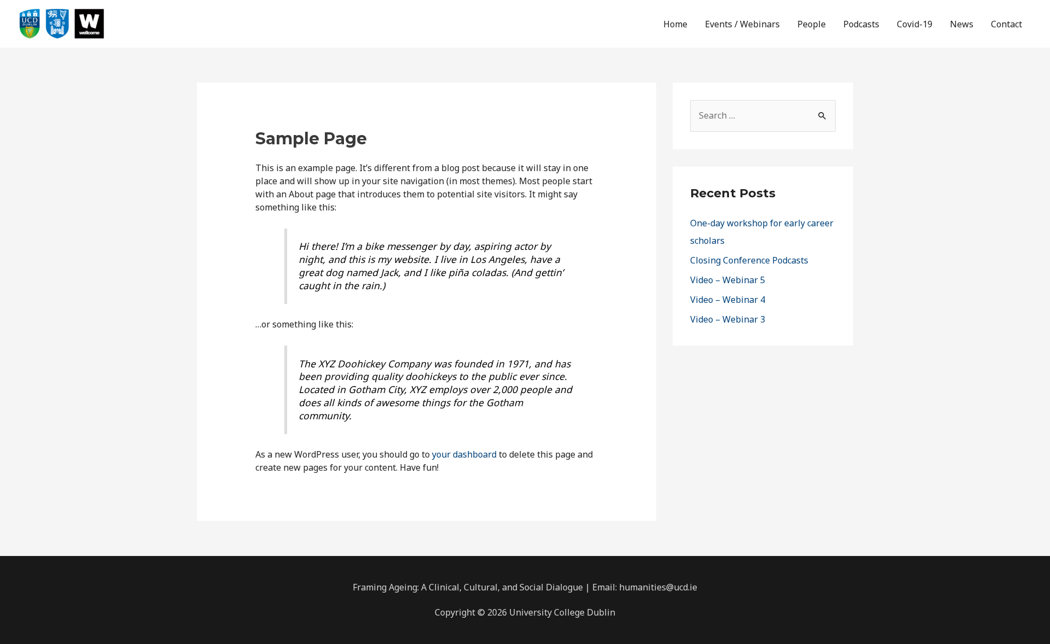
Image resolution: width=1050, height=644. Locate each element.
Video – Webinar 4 (727, 300)
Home (675, 24)
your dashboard (464, 454)
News (961, 24)
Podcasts (861, 24)
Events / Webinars (742, 24)
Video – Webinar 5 (727, 280)
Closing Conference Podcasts (749, 260)
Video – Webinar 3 (727, 319)
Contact (1006, 24)
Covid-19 (914, 24)
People (811, 24)
